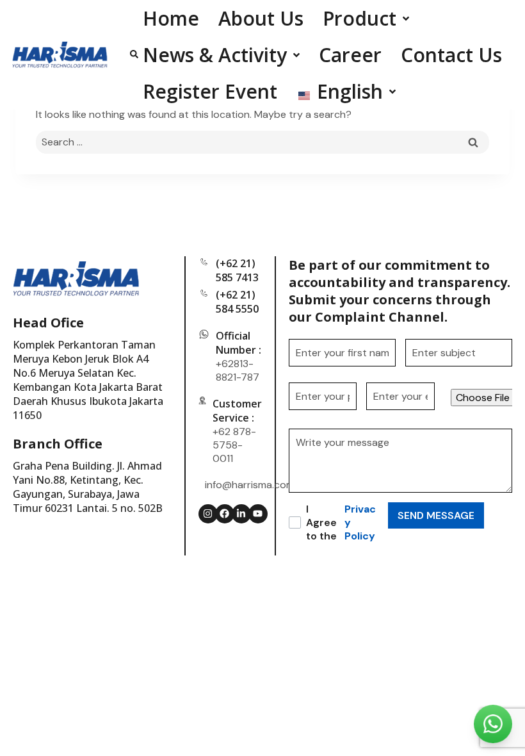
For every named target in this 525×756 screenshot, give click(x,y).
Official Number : (238, 343)
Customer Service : (237, 411)
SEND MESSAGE (436, 515)
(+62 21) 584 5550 (237, 302)
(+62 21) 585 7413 (237, 270)
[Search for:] (262, 142)
